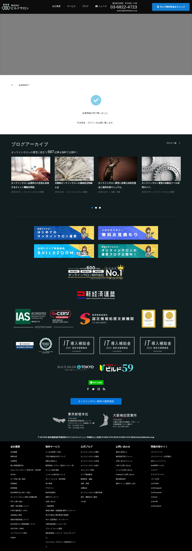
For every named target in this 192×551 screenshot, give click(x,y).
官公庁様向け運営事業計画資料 (57, 515)
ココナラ (154, 470)
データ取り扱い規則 (17, 479)
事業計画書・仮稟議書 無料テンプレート (61, 510)
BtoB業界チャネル (157, 465)
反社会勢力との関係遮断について (22, 524)
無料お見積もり (51, 461)
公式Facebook (156, 492)
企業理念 (13, 461)
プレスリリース (156, 452)
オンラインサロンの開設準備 (91, 492)
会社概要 (56, 6)
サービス (71, 6)
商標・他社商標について (19, 506)
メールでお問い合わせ (124, 470)
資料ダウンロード (52, 497)
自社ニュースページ (158, 461)
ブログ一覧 (171, 143)
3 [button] (100, 208)
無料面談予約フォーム (124, 456)
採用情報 (13, 488)
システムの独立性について (55, 474)
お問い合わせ (51, 501)
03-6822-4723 (123, 7)
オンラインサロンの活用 (90, 461)
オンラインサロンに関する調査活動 (23, 497)
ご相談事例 (50, 506)
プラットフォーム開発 (54, 528)
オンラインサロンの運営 (90, 452)
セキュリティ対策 (87, 470)
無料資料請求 (121, 479)
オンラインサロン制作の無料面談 (96, 401)
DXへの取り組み (16, 501)
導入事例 (49, 483)
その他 (83, 501)
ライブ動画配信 (86, 474)
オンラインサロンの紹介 (90, 465)
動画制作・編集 (86, 479)
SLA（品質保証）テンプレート (57, 519)
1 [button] (92, 208)
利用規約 (13, 483)
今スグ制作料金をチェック (172, 7)
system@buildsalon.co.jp (127, 11)
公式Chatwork (156, 506)
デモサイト (50, 488)
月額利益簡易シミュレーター (56, 524)
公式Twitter (155, 483)
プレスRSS (155, 479)
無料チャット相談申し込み (126, 483)
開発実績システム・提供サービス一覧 (60, 465)
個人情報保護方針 (17, 465)
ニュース (102, 6)
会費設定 (84, 488)
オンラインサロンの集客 (90, 456)
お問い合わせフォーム (124, 461)
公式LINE (154, 501)
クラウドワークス (157, 474)
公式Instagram (156, 488)
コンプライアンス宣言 (18, 533)
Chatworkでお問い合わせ (125, 474)
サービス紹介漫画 (52, 470)
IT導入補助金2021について (56, 456)
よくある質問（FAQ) (53, 452)
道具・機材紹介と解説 (89, 497)
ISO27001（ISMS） (17, 528)
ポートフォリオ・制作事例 (55, 479)
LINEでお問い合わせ (123, 465)
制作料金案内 (51, 492)
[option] (98, 176)
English (13, 537)
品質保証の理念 (16, 515)
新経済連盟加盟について (19, 519)
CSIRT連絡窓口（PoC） (19, 510)
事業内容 (13, 456)
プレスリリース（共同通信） (161, 456)
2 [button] (96, 208)
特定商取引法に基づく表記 (20, 492)
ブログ (85, 6)
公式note (154, 497)
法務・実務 (85, 483)
